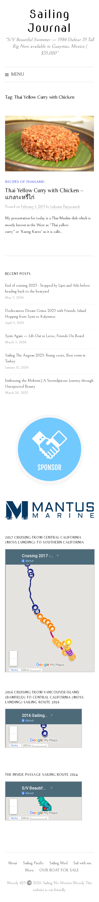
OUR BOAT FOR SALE (59, 870)
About (12, 863)
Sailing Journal (49, 21)
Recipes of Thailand (24, 182)
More (29, 870)
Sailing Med (58, 863)
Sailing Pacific (33, 863)
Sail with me (82, 863)
